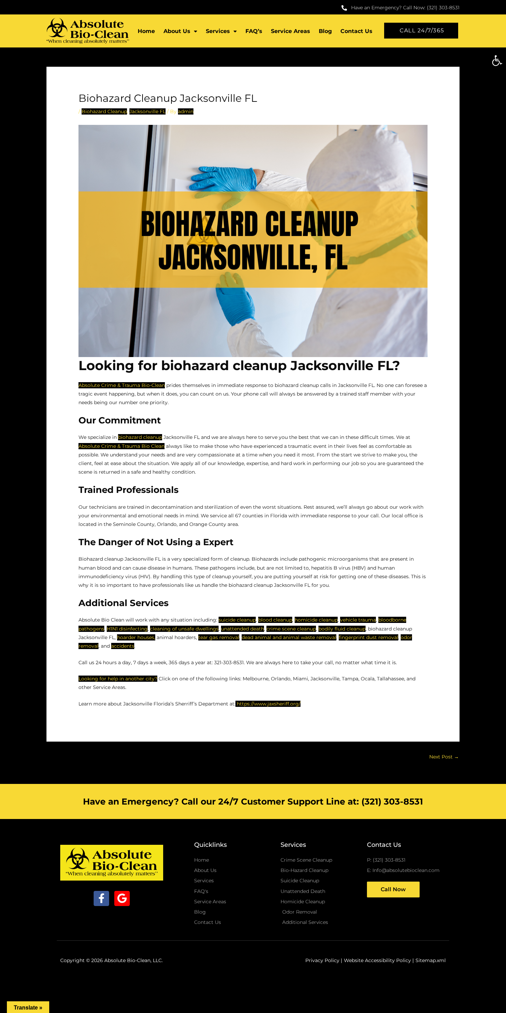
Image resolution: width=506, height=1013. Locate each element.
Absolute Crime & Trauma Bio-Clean (121, 385)
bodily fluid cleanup (342, 629)
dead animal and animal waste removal (289, 637)
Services (218, 31)
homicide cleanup (316, 620)
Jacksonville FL (147, 111)
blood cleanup (275, 620)
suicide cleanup (237, 620)
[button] (497, 60)
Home (146, 31)
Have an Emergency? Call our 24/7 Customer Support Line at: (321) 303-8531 (253, 801)
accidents (122, 646)
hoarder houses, (136, 637)
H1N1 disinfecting (127, 629)
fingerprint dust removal (368, 637)
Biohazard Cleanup (104, 111)
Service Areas (290, 31)
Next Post (444, 757)
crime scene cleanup (291, 629)
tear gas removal (218, 637)
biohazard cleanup (140, 437)
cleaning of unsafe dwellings (184, 629)
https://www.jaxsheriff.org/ (268, 704)
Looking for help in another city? (117, 679)
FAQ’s (253, 31)
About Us (177, 31)
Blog (325, 31)
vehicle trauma (358, 620)
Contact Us (356, 31)
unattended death (242, 629)
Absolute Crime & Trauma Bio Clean (121, 446)
